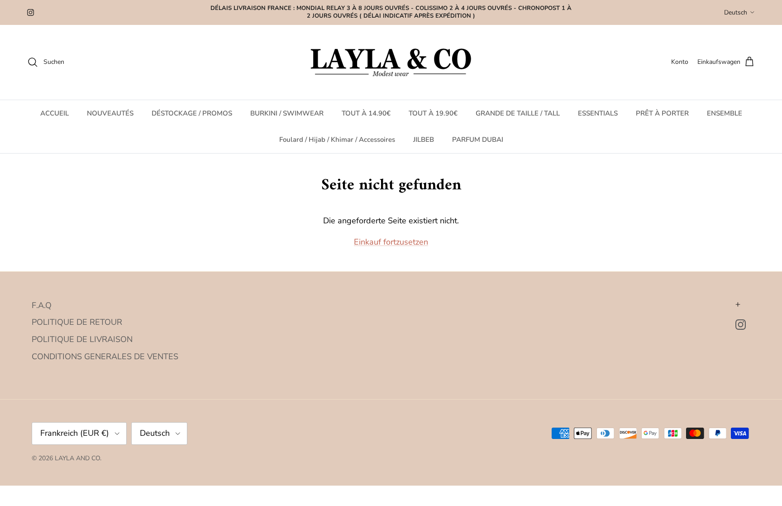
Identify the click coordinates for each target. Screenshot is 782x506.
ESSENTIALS (598, 113)
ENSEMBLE (724, 113)
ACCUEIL (54, 113)
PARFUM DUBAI (477, 139)
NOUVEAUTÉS (110, 113)
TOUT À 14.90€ (366, 113)
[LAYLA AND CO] (391, 62)
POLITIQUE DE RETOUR (77, 322)
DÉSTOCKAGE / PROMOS (192, 113)
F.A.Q (42, 305)
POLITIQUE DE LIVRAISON (82, 339)
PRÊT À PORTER (662, 113)
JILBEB (423, 139)
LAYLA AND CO (77, 458)
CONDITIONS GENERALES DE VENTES (105, 356)
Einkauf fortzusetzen (391, 241)
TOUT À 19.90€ (433, 113)
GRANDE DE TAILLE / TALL (518, 113)
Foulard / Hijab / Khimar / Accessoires (337, 139)
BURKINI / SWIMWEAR (287, 113)
